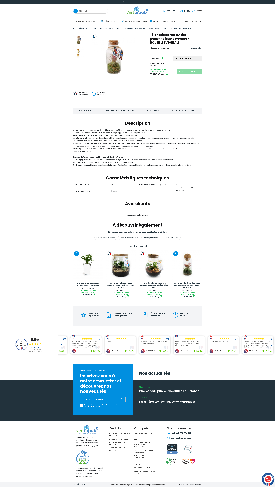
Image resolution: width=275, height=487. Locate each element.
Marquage (156, 58)
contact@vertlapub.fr (181, 438)
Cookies (141, 485)
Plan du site (114, 485)
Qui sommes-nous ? (143, 434)
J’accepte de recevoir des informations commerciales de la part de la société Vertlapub (103, 405)
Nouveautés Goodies (119, 439)
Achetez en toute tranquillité (142, 456)
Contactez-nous (142, 468)
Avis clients (153, 110)
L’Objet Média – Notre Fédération (144, 451)
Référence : (155, 48)
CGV (135, 485)
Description (85, 110)
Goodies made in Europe (105, 238)
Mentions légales (126, 485)
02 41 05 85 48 (181, 433)
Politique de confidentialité (155, 485)
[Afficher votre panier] (194, 11)
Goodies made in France (129, 238)
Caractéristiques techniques (119, 110)
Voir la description (194, 48)
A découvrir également (184, 110)
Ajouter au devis (190, 71)
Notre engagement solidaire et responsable (143, 444)
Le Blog (137, 464)
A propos (196, 21)
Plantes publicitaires (109, 28)
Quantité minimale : (160, 64)
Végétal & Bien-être (87, 28)
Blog (187, 21)
